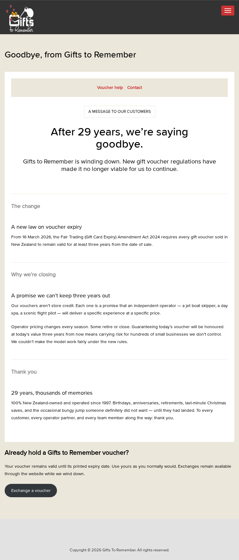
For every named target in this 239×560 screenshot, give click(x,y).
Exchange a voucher (31, 490)
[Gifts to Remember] (20, 18)
